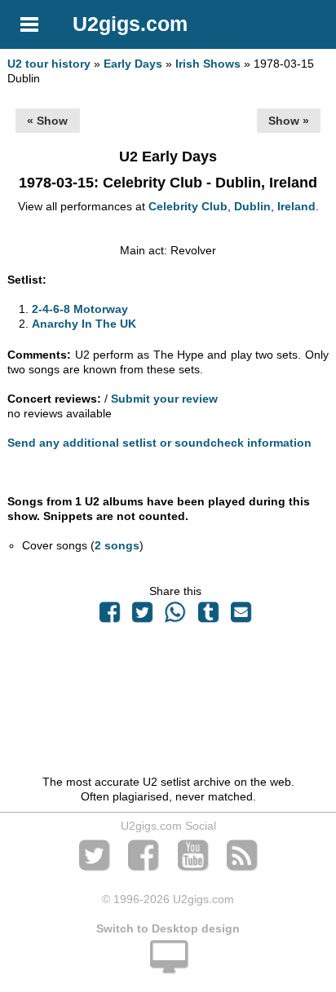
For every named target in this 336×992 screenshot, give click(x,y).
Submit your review (164, 398)
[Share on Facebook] (109, 616)
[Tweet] (142, 616)
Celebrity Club (188, 206)
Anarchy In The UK (84, 323)
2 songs (117, 545)
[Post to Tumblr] (208, 616)
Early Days (133, 63)
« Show (47, 120)
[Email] (240, 616)
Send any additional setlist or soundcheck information (159, 442)
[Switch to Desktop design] (168, 965)
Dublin (252, 206)
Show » (288, 120)
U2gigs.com (130, 23)
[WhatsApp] (175, 616)
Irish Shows (208, 63)
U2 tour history (49, 63)
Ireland (296, 206)
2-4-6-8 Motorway (80, 308)
